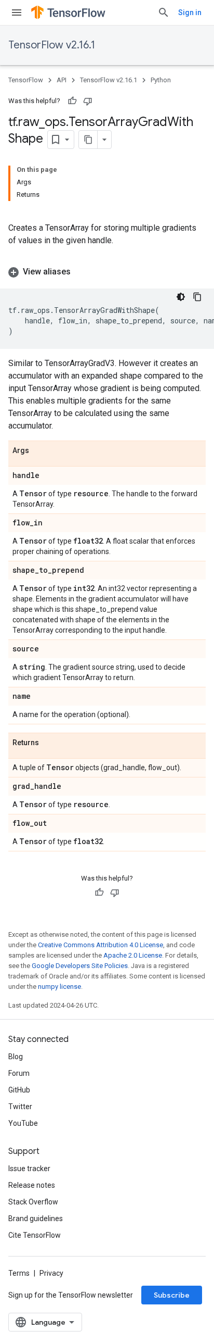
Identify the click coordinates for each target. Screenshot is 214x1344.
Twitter (20, 1106)
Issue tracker (29, 1168)
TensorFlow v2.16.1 (51, 45)
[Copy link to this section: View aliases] (81, 272)
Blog (15, 1056)
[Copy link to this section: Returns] (49, 743)
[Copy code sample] (197, 296)
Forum (19, 1073)
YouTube (23, 1123)
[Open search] (163, 12)
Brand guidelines (35, 1218)
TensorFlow (25, 80)
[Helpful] (72, 101)
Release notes (31, 1185)
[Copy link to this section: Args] (39, 451)
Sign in (190, 12)
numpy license (59, 986)
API (61, 80)
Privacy (51, 1273)
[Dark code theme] (180, 296)
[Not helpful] (88, 101)
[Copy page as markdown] (88, 139)
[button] (107, 272)
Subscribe (172, 1295)
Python (161, 80)
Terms (19, 1273)
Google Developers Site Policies (80, 966)
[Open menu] (16, 12)
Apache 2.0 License (132, 955)
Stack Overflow (33, 1202)
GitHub (19, 1090)
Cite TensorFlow (34, 1235)
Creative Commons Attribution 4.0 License (100, 945)
